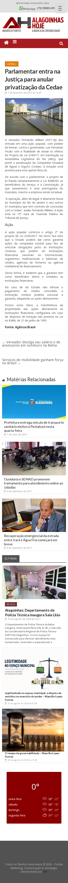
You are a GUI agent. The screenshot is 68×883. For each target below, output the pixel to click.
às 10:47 (25, 92)
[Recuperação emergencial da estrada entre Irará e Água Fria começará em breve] (34, 500)
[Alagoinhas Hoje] (34, 16)
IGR (45, 871)
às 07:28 (22, 703)
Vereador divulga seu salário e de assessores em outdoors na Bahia (31, 343)
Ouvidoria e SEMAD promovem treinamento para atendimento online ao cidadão (33, 483)
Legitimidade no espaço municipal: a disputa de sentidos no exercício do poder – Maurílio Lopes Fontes (34, 696)
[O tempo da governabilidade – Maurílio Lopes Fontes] (33, 710)
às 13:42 (22, 760)
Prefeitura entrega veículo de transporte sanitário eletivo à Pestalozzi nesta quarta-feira (34, 426)
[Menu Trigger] (60, 8)
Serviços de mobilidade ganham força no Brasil (32, 361)
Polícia (11, 604)
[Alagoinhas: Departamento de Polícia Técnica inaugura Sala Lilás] (34, 567)
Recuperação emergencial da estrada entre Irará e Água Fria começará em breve (31, 540)
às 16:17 (24, 619)
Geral (11, 64)
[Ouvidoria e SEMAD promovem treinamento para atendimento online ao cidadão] (34, 443)
